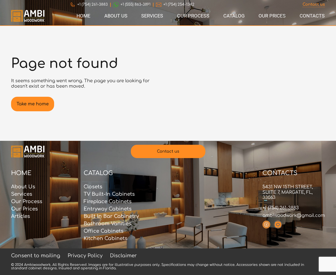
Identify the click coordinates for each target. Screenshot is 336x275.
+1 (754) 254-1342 (178, 4)
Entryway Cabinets (108, 209)
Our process (26, 201)
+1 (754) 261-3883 (92, 4)
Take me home (32, 103)
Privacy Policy (85, 255)
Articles (20, 216)
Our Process (193, 15)
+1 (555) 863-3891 (136, 4)
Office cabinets (103, 231)
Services (152, 15)
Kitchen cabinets (105, 238)
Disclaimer (123, 255)
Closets (93, 186)
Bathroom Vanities (107, 223)
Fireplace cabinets (108, 201)
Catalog (234, 15)
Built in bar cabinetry (111, 216)
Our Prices (272, 15)
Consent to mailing (35, 255)
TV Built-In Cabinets (109, 194)
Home (83, 15)
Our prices (24, 209)
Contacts (312, 15)
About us (115, 15)
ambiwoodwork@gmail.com (293, 215)
